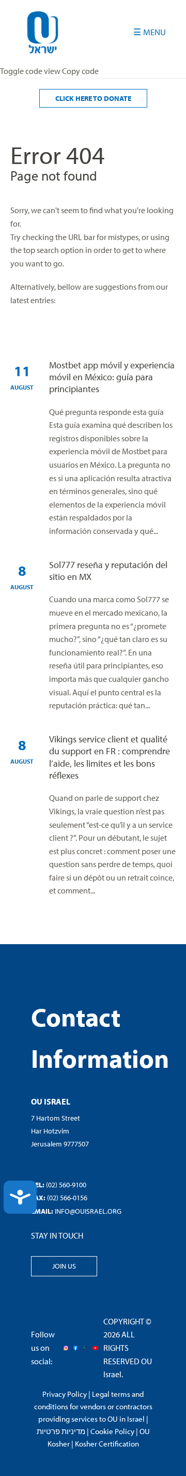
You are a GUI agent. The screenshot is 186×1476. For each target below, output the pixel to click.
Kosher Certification (107, 1444)
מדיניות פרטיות (61, 1431)
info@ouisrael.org (88, 1211)
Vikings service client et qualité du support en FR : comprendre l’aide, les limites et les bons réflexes (109, 757)
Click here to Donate (93, 98)
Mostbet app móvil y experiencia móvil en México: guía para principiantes (112, 377)
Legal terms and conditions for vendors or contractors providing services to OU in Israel (93, 1406)
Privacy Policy (64, 1394)
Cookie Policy (112, 1431)
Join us (64, 1266)
